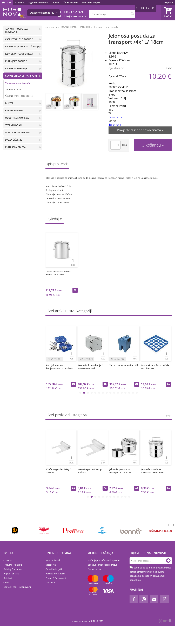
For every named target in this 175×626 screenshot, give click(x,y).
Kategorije (50, 564)
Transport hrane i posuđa (17, 83)
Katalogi (7, 578)
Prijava (168, 2)
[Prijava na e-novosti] (168, 560)
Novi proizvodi (52, 560)
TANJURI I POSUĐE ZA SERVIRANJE (16, 30)
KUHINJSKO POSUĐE (16, 61)
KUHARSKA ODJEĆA (15, 147)
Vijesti (55, 2)
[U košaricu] (75, 290)
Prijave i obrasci (11, 573)
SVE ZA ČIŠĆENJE (13, 139)
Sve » (169, 415)
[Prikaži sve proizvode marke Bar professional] (131, 530)
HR (142, 8)
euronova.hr (51, 27)
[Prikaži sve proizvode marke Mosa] (102, 530)
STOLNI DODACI (13, 125)
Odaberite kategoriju (42, 12)
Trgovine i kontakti (38, 2)
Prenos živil (116, 117)
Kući (8, 2)
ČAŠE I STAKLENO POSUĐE (19, 39)
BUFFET (9, 103)
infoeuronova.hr (75, 16)
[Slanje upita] (73, 384)
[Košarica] (168, 12)
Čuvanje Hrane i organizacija (19, 95)
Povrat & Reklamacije (56, 578)
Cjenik (6, 582)
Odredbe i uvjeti (53, 569)
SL (137, 8)
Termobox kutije (13, 89)
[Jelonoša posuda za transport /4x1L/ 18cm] (73, 63)
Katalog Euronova (12, 569)
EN (147, 8)
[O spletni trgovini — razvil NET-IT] (165, 621)
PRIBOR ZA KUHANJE (16, 68)
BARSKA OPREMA (14, 110)
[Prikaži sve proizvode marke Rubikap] (15, 530)
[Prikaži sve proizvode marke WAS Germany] (160, 530)
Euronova (115, 124)
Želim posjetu (70, 2)
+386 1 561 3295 (74, 12)
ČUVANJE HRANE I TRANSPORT (21, 75)
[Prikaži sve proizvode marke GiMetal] (44, 530)
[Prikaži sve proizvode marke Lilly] (73, 530)
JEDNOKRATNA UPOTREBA (19, 53)
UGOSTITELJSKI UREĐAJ (17, 117)
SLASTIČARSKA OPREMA (17, 132)
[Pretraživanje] (132, 14)
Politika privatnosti (55, 573)
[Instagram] (143, 599)
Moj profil (50, 582)
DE (152, 8)
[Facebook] (134, 599)
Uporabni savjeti (91, 2)
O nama (19, 2)
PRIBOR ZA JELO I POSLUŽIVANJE (22, 46)
